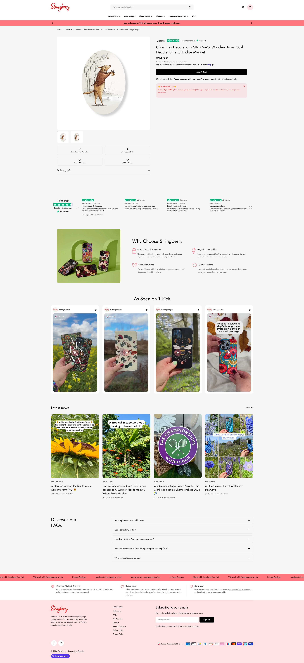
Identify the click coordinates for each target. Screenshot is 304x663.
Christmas (68, 29)
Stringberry (62, 651)
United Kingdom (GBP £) (170, 644)
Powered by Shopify (76, 651)
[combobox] (152, 7)
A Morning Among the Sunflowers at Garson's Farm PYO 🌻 (71, 488)
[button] (52, 23)
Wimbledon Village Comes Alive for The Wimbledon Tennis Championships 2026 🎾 (177, 489)
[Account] (243, 7)
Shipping (169, 62)
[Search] (190, 7)
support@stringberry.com (239, 589)
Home (59, 29)
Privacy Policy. (194, 626)
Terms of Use (182, 626)
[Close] (244, 86)
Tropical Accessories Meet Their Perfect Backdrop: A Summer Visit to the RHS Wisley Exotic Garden (124, 489)
